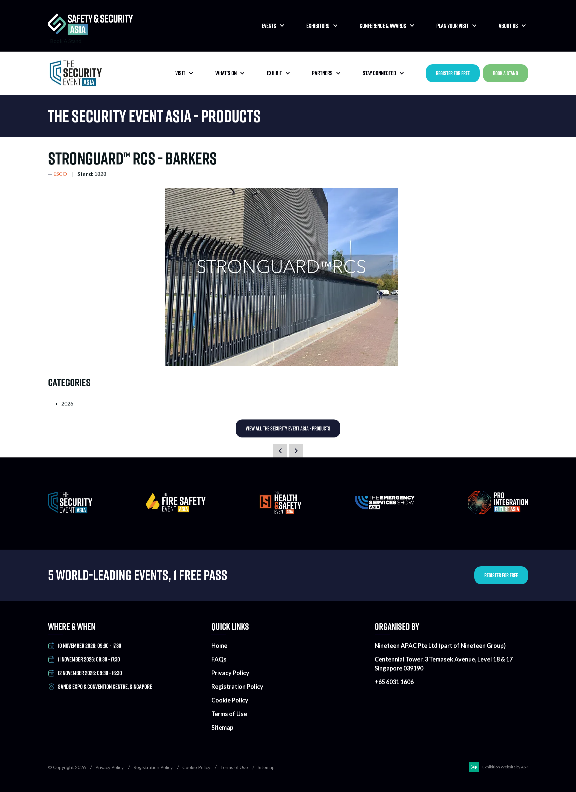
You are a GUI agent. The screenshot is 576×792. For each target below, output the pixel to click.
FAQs (219, 659)
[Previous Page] (280, 450)
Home (219, 645)
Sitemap (222, 727)
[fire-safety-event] (176, 510)
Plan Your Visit (452, 26)
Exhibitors (318, 26)
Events (269, 26)
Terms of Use (229, 713)
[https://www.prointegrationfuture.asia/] (498, 512)
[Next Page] (296, 450)
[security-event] (70, 511)
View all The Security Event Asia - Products (288, 428)
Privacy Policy (230, 672)
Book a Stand (505, 73)
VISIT (180, 73)
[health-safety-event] (280, 512)
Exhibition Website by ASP (505, 766)
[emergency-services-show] (385, 507)
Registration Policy (237, 686)
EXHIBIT (274, 73)
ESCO (60, 173)
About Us (508, 26)
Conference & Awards (383, 26)
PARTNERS (322, 73)
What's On (226, 73)
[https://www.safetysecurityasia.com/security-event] (78, 73)
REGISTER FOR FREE (501, 575)
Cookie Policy (229, 700)
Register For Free (453, 73)
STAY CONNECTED (379, 73)
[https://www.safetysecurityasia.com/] (90, 33)
